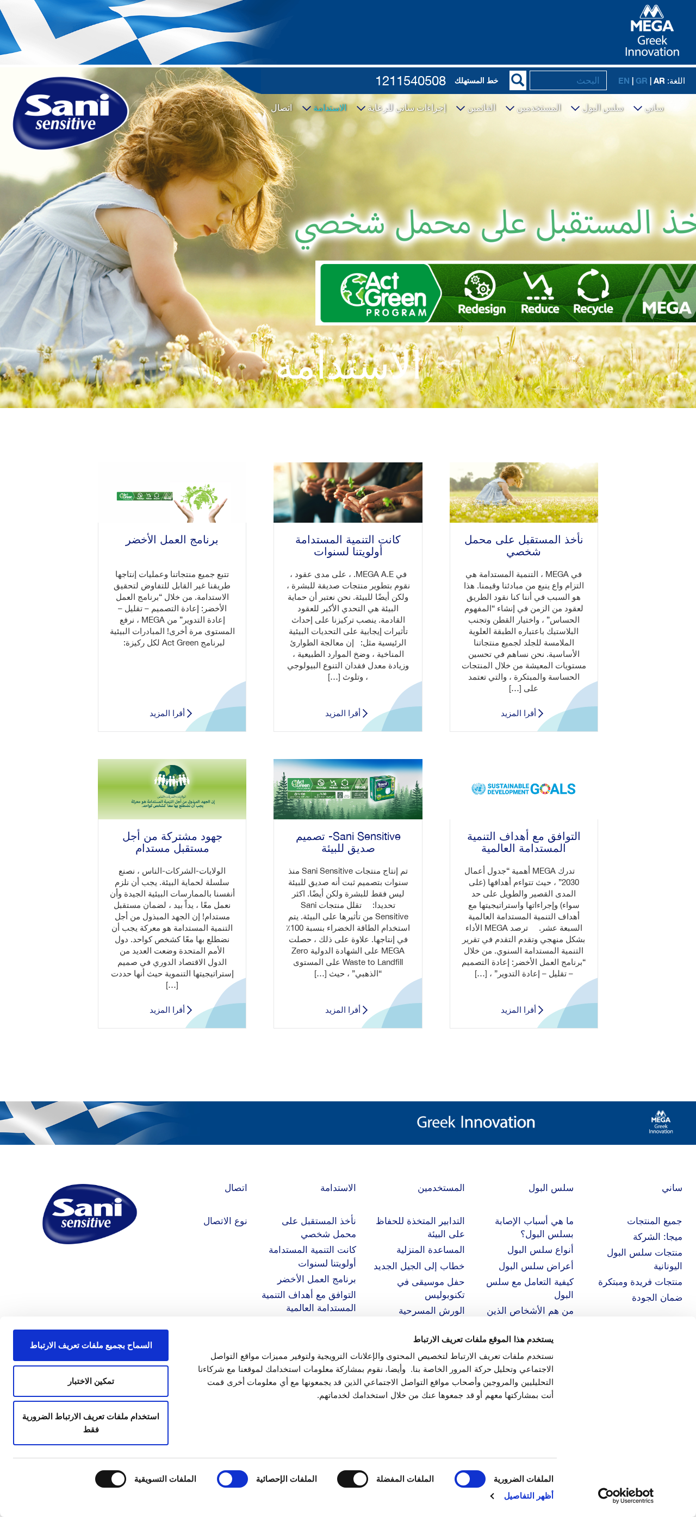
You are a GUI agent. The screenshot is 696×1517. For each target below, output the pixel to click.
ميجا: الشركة (657, 1236)
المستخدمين (537, 107)
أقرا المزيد (518, 713)
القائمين (480, 107)
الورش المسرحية (432, 1310)
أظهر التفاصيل (529, 1495)
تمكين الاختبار (91, 1381)
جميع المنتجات (654, 1220)
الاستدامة (328, 107)
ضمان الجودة (657, 1297)
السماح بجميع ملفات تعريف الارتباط (91, 1345)
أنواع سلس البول (540, 1249)
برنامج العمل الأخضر (316, 1279)
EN (624, 80)
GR (642, 80)
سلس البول (601, 107)
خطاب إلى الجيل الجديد (419, 1266)
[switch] (355, 1479)
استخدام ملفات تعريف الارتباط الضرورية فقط (90, 1423)
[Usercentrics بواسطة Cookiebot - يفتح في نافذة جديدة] (626, 1496)
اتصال (281, 107)
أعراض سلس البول (536, 1266)
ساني (652, 107)
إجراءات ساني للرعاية (405, 107)
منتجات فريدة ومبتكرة (640, 1281)
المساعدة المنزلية (430, 1249)
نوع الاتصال (225, 1220)
